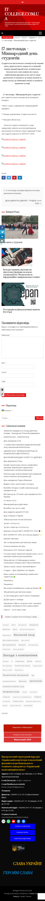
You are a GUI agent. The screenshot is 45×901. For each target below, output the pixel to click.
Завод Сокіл (6, 649)
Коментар (6, 335)
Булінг (15, 629)
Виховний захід (24, 634)
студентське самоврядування (22, 697)
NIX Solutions (22, 625)
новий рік (38, 661)
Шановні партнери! (11, 539)
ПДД (33, 675)
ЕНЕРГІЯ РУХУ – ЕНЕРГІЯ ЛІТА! (16, 437)
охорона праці (37, 665)
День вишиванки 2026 (12, 441)
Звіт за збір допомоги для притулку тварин (20, 542)
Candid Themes (25, 896)
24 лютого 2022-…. (11, 500)
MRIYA (13, 625)
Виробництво (7, 635)
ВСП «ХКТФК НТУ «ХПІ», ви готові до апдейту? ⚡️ (23, 535)
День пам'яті (25, 640)
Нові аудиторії (7, 665)
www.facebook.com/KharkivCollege (15, 817)
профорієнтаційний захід (13, 686)
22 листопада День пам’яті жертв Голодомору (21, 596)
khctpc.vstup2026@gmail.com (13, 787)
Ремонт (24, 692)
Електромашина (33, 645)
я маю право (28, 705)
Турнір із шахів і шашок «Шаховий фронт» (20, 566)
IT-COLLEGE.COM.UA (22, 14)
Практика (23, 681)
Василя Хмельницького (27, 629)
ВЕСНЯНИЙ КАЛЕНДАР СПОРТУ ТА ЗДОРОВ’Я (23, 457)
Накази (29, 661)
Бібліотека (6, 629)
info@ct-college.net (23, 780)
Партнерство (19, 670)
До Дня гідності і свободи (13, 599)
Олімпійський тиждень (22, 665)
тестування (6, 701)
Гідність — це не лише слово (15, 610)
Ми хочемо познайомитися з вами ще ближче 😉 (22, 588)
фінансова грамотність (33, 701)
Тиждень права (18, 701)
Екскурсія (22, 645)
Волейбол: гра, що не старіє (14, 508)
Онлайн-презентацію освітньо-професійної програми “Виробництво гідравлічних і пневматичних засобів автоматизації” (20, 467)
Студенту (37, 697)
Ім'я (4, 363)
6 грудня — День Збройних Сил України (19, 570)
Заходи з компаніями (20, 655)
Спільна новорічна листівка (14, 546)
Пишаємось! (8, 580)
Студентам (6, 697)
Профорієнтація (11, 692)
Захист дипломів (18, 649)
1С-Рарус (6, 625)
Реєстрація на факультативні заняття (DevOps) (21, 310)
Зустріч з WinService (12, 523)
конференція (19, 661)
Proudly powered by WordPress (16, 893)
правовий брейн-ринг (9, 681)
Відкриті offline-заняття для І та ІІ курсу (19, 484)
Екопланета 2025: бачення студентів (18, 550)
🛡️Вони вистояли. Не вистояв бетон (18, 520)
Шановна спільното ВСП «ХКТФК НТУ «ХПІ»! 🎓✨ (23, 531)
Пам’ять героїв (7, 670)
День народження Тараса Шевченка (18, 480)
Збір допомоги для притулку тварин (17, 592)
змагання (5, 661)
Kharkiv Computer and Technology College (21, 617)
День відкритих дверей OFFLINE (16, 512)
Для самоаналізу (9, 645)
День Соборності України (13, 516)
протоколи (36, 681)
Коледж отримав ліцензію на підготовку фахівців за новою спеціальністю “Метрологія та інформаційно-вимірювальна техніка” (21, 273)
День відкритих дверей (11, 640)
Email (4, 372)
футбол (5, 705)
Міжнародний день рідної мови (16, 504)
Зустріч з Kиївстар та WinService (16, 527)
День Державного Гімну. (13, 461)
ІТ (12, 661)
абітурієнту (34, 625)
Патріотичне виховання (16, 675)
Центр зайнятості (15, 705)
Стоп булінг (33, 692)
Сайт (3, 381)
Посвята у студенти (12, 242)
